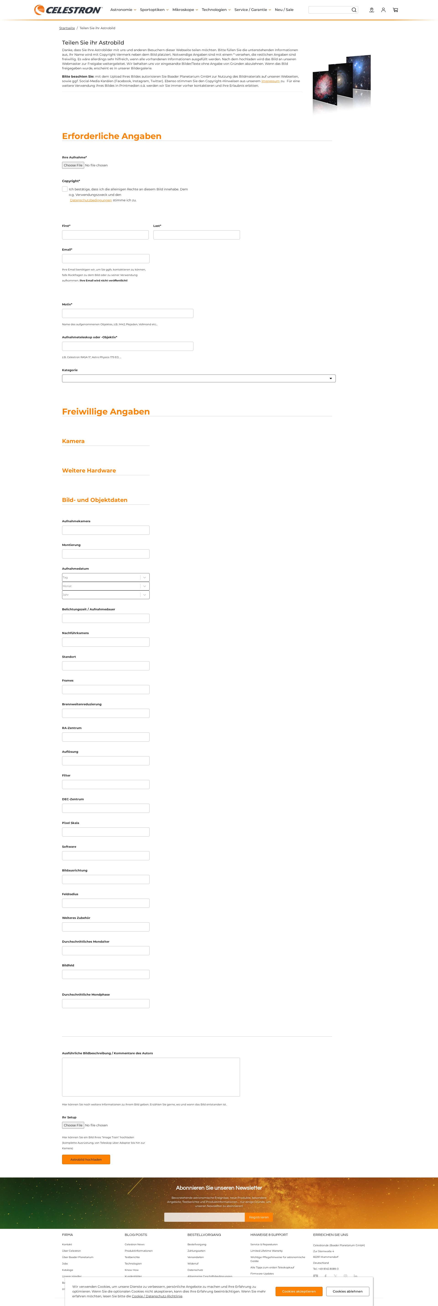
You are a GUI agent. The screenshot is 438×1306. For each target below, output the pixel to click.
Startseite (67, 28)
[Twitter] (335, 1276)
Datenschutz (195, 1270)
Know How (132, 1270)
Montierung (71, 545)
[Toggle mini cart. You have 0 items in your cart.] (395, 10)
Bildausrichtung (74, 870)
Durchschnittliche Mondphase (86, 994)
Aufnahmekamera (76, 521)
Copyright (71, 181)
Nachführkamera (75, 633)
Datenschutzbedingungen (91, 200)
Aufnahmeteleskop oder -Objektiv (89, 337)
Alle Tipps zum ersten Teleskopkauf (272, 1267)
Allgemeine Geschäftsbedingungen (210, 1276)
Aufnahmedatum (75, 568)
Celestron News (134, 1244)
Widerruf (193, 1263)
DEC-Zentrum (73, 799)
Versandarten (196, 1257)
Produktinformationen (139, 1250)
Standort (69, 656)
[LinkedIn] (355, 1276)
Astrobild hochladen (86, 1159)
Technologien (133, 1263)
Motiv (67, 304)
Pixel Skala (70, 823)
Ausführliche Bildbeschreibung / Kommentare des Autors (107, 1053)
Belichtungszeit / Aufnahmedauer (88, 609)
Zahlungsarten (196, 1250)
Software (69, 846)
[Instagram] (345, 1276)
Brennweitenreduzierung (82, 704)
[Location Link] (372, 10)
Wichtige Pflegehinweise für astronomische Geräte (277, 1259)
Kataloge (67, 1270)
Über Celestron (71, 1250)
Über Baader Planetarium (78, 1257)
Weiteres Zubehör (76, 918)
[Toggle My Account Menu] (383, 9)
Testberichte (132, 1257)
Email (67, 249)
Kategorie (70, 370)
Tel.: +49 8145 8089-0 (326, 1268)
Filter (66, 775)
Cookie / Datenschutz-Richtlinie (157, 1296)
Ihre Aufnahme (74, 157)
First (66, 226)
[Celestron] (68, 10)
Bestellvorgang (197, 1244)
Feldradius (70, 894)
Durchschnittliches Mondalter (86, 941)
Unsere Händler (71, 1276)
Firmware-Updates (262, 1273)
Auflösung (70, 751)
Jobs (65, 1263)
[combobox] (64, 378)
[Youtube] (315, 1276)
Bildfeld (68, 965)
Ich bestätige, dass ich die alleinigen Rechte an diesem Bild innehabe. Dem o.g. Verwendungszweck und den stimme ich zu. (128, 194)
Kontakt (67, 1244)
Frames (67, 680)
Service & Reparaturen (264, 1244)
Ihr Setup (69, 1117)
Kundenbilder (133, 1276)
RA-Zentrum (72, 728)
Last (157, 226)
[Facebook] (325, 1276)
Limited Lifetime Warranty (266, 1250)
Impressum (270, 81)
